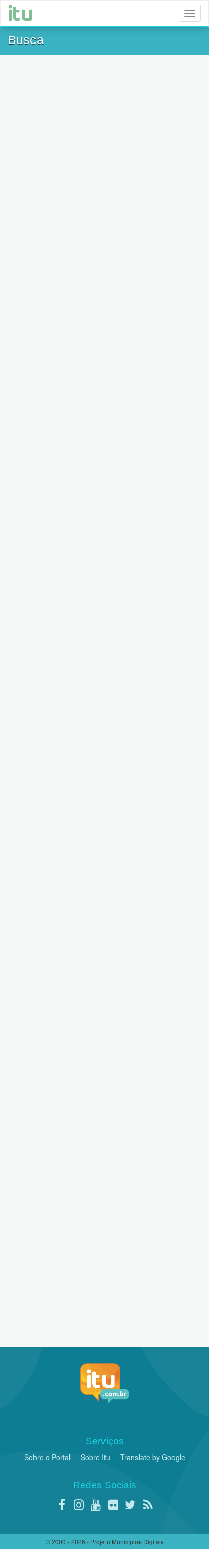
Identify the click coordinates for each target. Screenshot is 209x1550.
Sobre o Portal (47, 1457)
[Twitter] (130, 1504)
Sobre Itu (95, 1457)
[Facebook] (61, 1504)
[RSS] (147, 1504)
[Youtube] (95, 1504)
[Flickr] (113, 1504)
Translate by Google (152, 1457)
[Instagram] (78, 1504)
